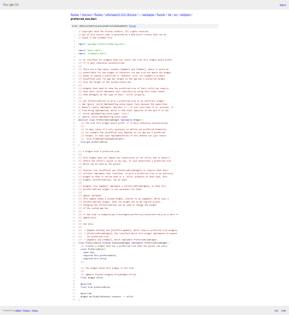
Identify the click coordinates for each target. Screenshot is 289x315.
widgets (185, 14)
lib (169, 14)
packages (148, 14)
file (132, 26)
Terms (35, 310)
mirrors (87, 14)
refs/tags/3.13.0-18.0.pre (121, 14)
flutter (75, 14)
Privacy (26, 310)
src (176, 14)
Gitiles (18, 310)
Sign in (283, 4)
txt (276, 310)
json (283, 310)
